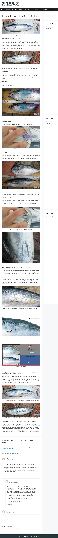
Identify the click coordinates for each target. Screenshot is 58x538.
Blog (16, 9)
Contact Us (30, 9)
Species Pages (9, 9)
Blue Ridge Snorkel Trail (48, 9)
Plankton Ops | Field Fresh (13, 453)
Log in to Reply (10, 504)
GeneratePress (36, 536)
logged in (10, 528)
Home (2, 9)
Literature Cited (37, 9)
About (20, 9)
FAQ (25, 9)
